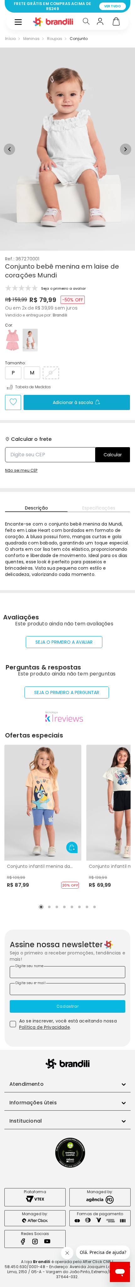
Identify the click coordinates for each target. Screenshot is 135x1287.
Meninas (31, 38)
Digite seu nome (29, 965)
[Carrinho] (116, 22)
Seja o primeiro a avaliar (64, 642)
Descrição (36, 508)
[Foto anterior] (9, 149)
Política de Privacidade (44, 1027)
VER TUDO (112, 6)
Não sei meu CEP (21, 470)
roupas (54, 38)
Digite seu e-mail (30, 982)
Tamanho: (15, 363)
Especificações (98, 508)
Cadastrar (67, 1006)
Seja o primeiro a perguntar (66, 692)
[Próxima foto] (125, 149)
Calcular (113, 455)
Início (10, 38)
